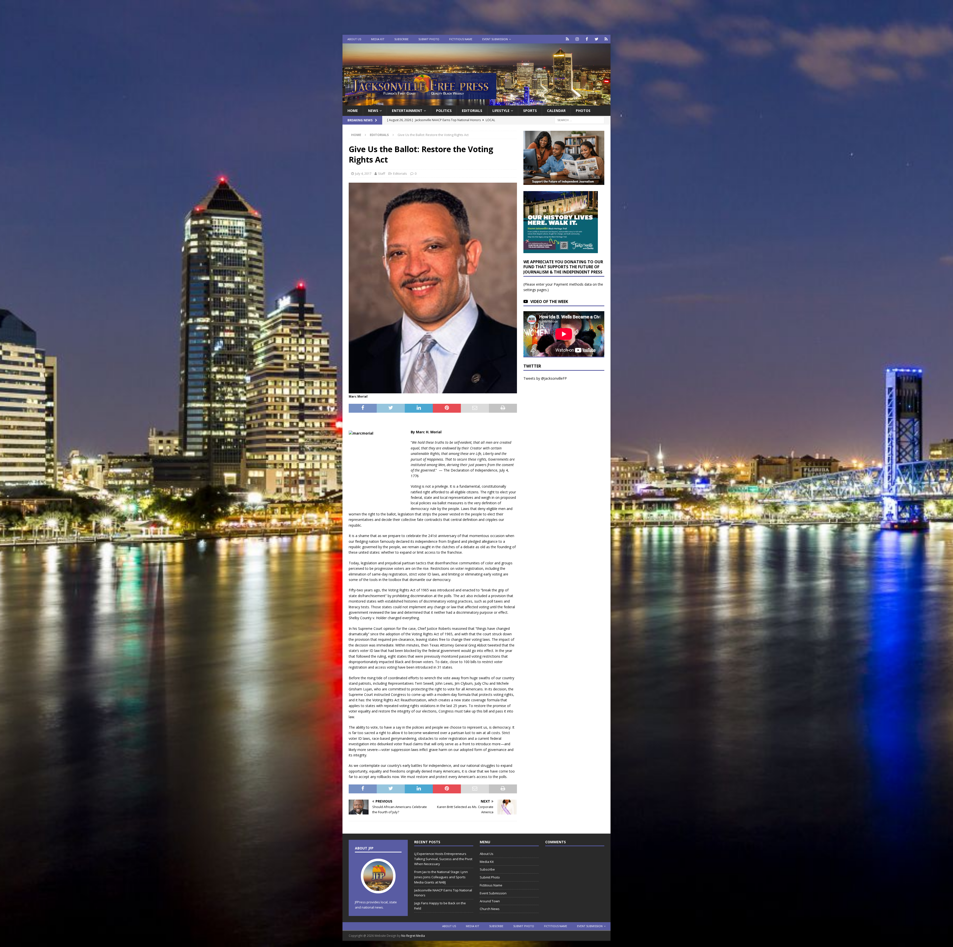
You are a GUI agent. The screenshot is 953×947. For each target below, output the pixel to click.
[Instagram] (577, 39)
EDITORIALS (472, 110)
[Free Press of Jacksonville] (476, 102)
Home (352, 110)
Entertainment (407, 110)
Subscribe (401, 39)
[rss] (606, 39)
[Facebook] (586, 39)
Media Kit (377, 39)
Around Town (490, 901)
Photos (583, 110)
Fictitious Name (460, 39)
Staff (381, 173)
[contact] (567, 39)
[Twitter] (596, 39)
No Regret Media (413, 936)
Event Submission (495, 39)
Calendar (556, 110)
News (373, 110)
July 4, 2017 (363, 173)
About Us (354, 39)
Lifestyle (501, 110)
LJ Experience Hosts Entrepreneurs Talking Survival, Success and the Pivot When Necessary (443, 858)
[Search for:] (579, 120)
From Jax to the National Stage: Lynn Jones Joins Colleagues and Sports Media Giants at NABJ (441, 877)
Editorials (400, 173)
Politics (444, 110)
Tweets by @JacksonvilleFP (545, 378)
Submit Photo (428, 39)
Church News (490, 909)
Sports (530, 110)
